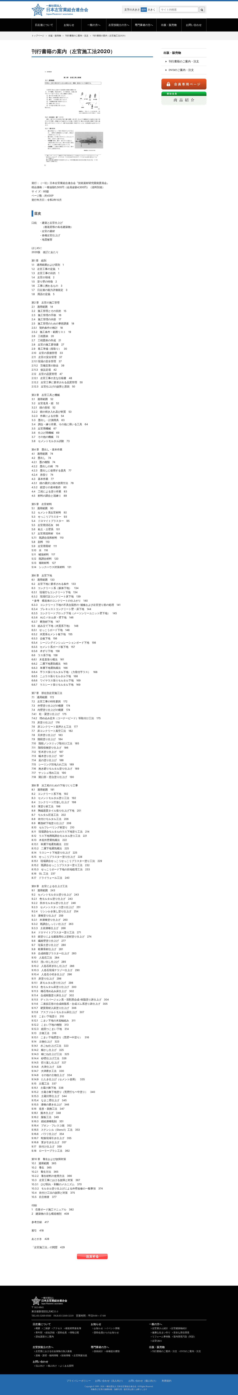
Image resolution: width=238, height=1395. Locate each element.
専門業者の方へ (144, 25)
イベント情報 (113, 1328)
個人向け (52, 1365)
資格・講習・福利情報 (47, 1355)
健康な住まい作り (161, 1332)
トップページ (38, 35)
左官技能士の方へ (118, 25)
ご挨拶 (46, 1328)
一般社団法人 (67, 9)
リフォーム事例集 (161, 1336)
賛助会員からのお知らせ (106, 1332)
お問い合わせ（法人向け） (109, 1380)
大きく (151, 9)
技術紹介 (98, 1351)
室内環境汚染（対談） (184, 1336)
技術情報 (65, 1355)
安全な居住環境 (181, 1332)
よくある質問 (67, 1365)
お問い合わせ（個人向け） (143, 1380)
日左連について (44, 25)
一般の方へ (93, 25)
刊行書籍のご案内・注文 (76, 35)
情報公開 (74, 1332)
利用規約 (166, 1380)
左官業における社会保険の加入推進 (54, 1351)
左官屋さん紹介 (160, 1328)
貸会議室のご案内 (45, 1336)
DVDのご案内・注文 (181, 70)
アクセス (57, 1328)
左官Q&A (157, 1340)
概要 (38, 1328)
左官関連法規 (80, 1355)
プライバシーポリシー (79, 1380)
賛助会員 (62, 1332)
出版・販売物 (169, 25)
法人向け (40, 1365)
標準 (144, 9)
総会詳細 (50, 1332)
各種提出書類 (113, 1351)
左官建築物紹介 (179, 1328)
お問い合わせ (194, 25)
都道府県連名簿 (73, 1328)
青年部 (39, 1332)
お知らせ (69, 25)
